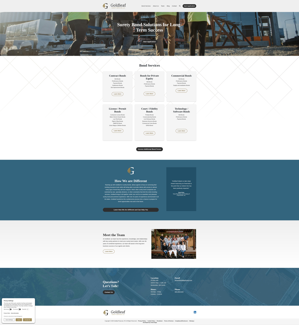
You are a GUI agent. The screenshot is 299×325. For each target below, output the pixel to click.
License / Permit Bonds (117, 110)
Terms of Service (168, 321)
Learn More (117, 94)
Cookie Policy (151, 321)
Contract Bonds (117, 75)
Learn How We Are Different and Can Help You (131, 210)
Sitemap (191, 321)
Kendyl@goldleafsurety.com (183, 280)
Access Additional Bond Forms (149, 149)
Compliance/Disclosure (181, 321)
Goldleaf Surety (114, 6)
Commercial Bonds (181, 75)
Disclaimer (159, 321)
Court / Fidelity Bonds (149, 110)
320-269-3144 (179, 292)
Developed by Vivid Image (150, 322)
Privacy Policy (142, 321)
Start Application (149, 42)
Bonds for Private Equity (149, 77)
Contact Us (109, 292)
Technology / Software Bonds (181, 110)
